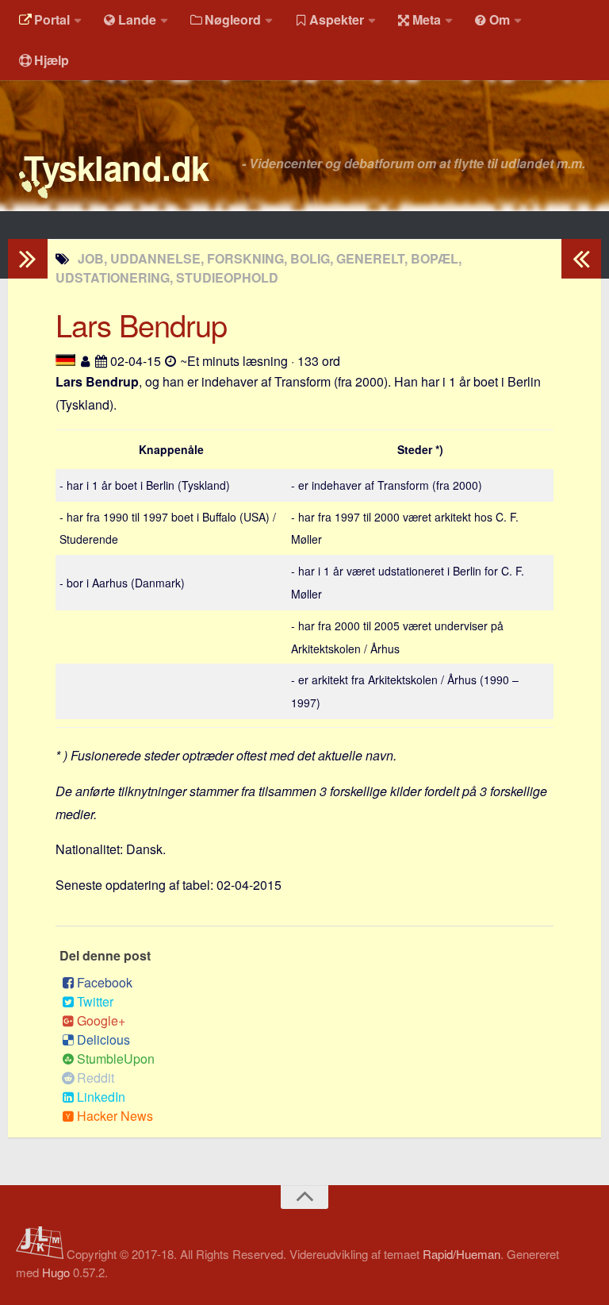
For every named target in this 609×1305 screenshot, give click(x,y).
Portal (52, 19)
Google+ (101, 1020)
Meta (426, 19)
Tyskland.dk (116, 167)
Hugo (56, 1272)
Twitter (95, 1001)
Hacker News (115, 1116)
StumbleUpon (116, 1058)
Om (499, 19)
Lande (137, 19)
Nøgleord (233, 19)
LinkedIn (101, 1097)
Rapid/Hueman (461, 1253)
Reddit (95, 1077)
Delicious (103, 1039)
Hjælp (51, 60)
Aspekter (336, 19)
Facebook (104, 982)
